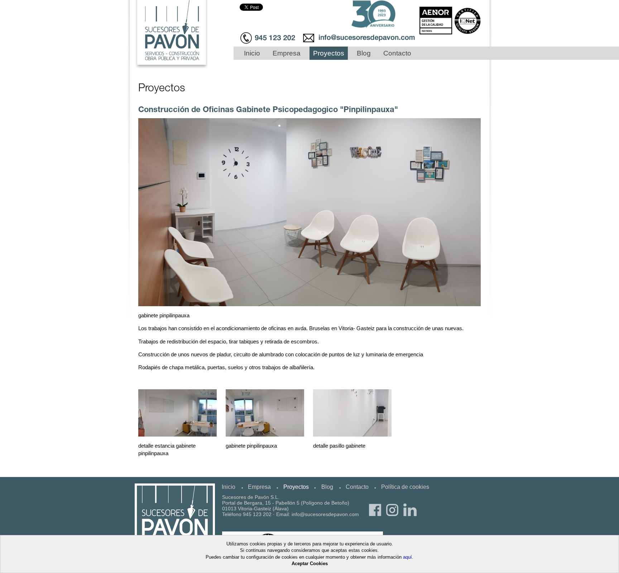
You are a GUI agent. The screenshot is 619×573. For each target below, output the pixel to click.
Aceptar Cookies (310, 563)
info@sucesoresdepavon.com (325, 514)
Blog (364, 53)
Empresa (287, 53)
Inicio (252, 53)
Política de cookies (405, 487)
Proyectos (328, 53)
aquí (407, 557)
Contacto (397, 53)
